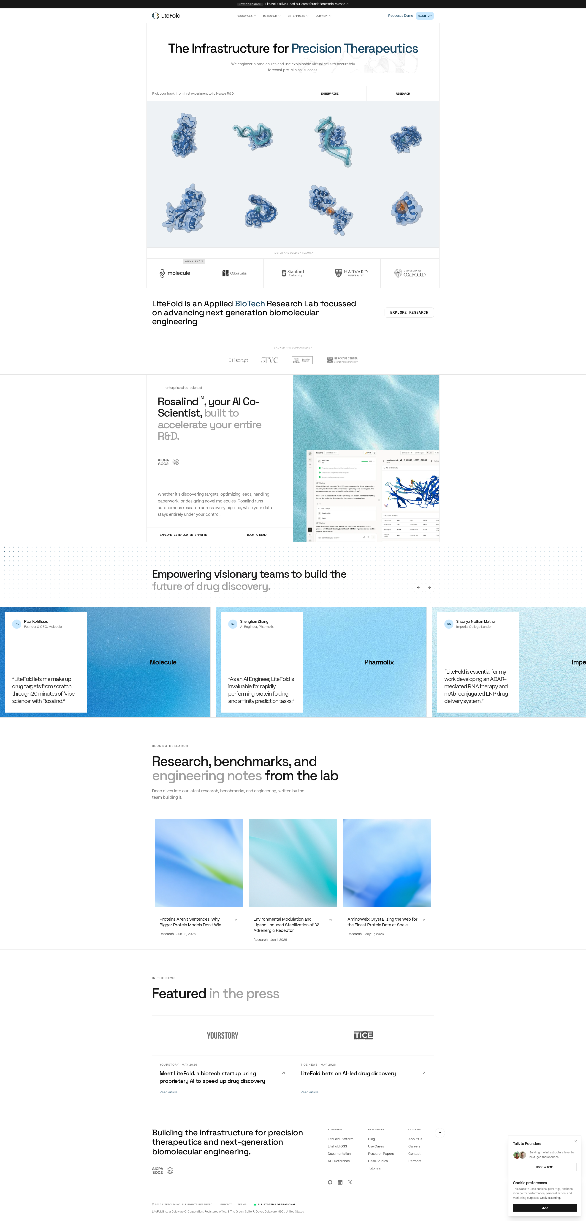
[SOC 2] (163, 462)
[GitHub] (330, 1182)
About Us (415, 1139)
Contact (414, 1153)
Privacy (226, 1204)
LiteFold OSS (337, 1146)
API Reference (339, 1161)
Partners (414, 1161)
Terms (242, 1204)
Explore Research (409, 312)
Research (270, 16)
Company (321, 16)
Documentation (339, 1153)
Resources (244, 16)
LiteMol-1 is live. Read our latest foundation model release (292, 4)
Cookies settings (550, 1198)
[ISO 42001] (176, 462)
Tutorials (374, 1168)
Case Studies (378, 1161)
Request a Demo (400, 15)
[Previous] (418, 587)
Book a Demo (544, 1167)
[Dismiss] (576, 1141)
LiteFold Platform (340, 1139)
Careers (414, 1146)
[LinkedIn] (340, 1182)
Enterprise (296, 16)
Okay (545, 1207)
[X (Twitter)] (350, 1182)
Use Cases (376, 1146)
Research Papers (381, 1153)
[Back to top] (440, 1133)
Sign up (424, 16)
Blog (371, 1139)
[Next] (429, 587)
